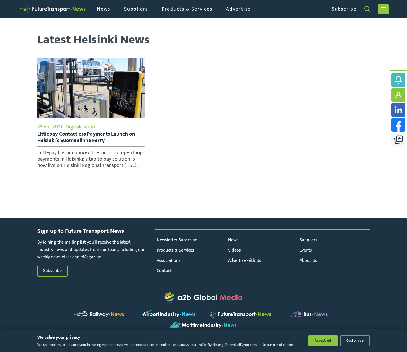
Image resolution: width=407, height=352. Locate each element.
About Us (308, 260)
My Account (398, 95)
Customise (355, 341)
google (398, 140)
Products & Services (187, 9)
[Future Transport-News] (52, 9)
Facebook (398, 125)
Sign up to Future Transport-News (398, 80)
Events (306, 250)
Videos (234, 250)
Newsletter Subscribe (177, 240)
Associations (169, 260)
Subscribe (344, 9)
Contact (164, 271)
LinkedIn (398, 110)
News (103, 9)
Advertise (238, 9)
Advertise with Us (244, 260)
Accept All (323, 341)
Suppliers (136, 9)
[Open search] (367, 9)
